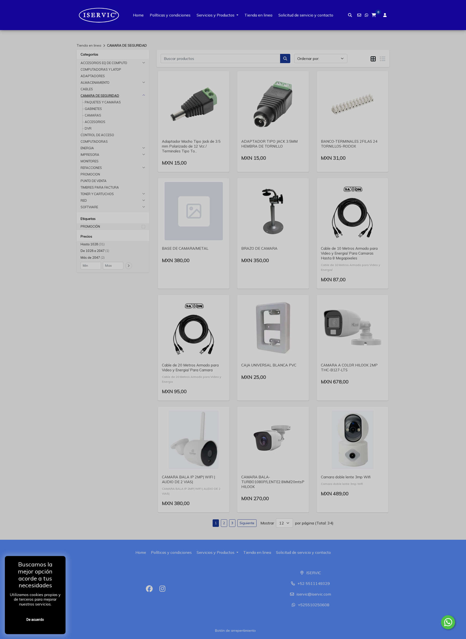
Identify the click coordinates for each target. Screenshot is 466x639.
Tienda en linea (258, 15)
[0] (373, 15)
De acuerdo (35, 620)
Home (138, 15)
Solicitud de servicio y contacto (305, 15)
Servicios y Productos (215, 15)
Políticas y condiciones (170, 15)
